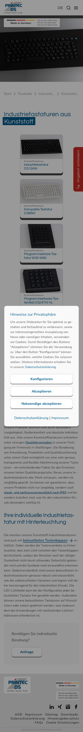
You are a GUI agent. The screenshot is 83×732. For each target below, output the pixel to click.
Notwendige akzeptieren (41, 403)
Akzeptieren (42, 391)
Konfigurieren (41, 378)
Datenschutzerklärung (40, 367)
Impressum (60, 417)
